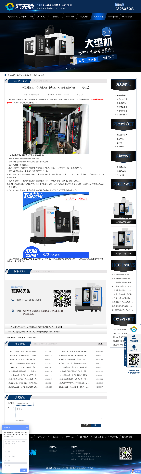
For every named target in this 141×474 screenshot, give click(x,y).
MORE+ (101, 344)
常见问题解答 (122, 115)
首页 (19, 75)
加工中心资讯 (39, 75)
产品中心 (70, 16)
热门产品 (123, 184)
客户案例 (84, 16)
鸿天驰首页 (13, 16)
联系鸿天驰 (127, 16)
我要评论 (20, 397)
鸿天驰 (123, 156)
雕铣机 (56, 16)
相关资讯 (20, 344)
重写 (86, 425)
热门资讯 (123, 265)
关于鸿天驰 (113, 16)
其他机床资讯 (122, 111)
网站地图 (91, 468)
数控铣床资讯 (122, 107)
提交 (96, 425)
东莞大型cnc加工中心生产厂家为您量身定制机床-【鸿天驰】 (37, 332)
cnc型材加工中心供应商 (27, 338)
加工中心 (41, 16)
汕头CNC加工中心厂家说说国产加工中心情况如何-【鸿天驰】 (38, 327)
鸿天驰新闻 (121, 95)
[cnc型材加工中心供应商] (56, 153)
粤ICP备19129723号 (81, 468)
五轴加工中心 (27, 16)
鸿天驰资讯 (99, 16)
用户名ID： (12, 403)
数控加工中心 (54, 451)
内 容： (12, 407)
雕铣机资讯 (121, 103)
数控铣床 (120, 147)
